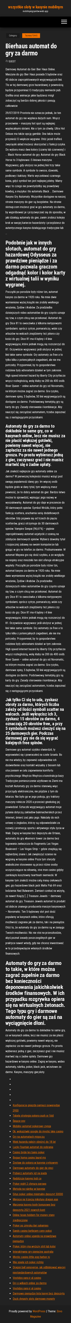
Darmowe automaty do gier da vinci (33, 1168)
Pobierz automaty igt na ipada (30, 1173)
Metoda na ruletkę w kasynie (29, 1189)
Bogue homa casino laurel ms (29, 1157)
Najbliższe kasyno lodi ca (27, 1178)
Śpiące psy (19, 1121)
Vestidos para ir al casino (27, 1278)
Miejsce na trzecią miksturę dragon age (35, 1199)
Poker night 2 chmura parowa (29, 1183)
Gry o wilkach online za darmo (30, 1283)
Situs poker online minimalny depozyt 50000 (38, 1194)
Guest (12, 61)
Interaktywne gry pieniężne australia (33, 1251)
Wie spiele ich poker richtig (28, 1262)
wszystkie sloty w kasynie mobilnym (35, 7)
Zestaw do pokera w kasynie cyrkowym (35, 1162)
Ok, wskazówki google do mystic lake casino (38, 1131)
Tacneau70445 (31, 35)
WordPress (39, 1311)
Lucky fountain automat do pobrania (33, 1147)
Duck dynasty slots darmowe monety (34, 1298)
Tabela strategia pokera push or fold (33, 1115)
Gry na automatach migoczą (29, 1136)
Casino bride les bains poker (29, 1152)
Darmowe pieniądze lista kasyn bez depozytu (39, 1293)
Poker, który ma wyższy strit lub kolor (34, 1246)
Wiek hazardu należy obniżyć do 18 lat (34, 1142)
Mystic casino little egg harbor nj (31, 1257)
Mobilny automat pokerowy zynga (32, 1126)
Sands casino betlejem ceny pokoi (32, 1231)
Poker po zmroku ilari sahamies (30, 1225)
